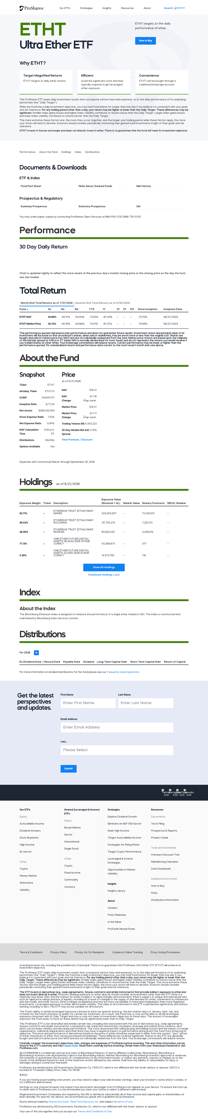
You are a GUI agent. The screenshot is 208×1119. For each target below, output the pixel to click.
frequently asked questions (123, 672)
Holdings (66, 152)
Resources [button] (127, 8)
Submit (68, 769)
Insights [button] (106, 8)
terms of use (124, 1102)
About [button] (147, 8)
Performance (27, 152)
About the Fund (48, 152)
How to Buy (145, 41)
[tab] (46, 302)
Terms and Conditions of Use (95, 1111)
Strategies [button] (86, 8)
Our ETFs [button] (64, 8)
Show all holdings (104, 567)
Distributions (92, 152)
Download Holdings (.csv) (106, 575)
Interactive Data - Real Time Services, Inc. (74, 1102)
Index (78, 152)
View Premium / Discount (77, 440)
